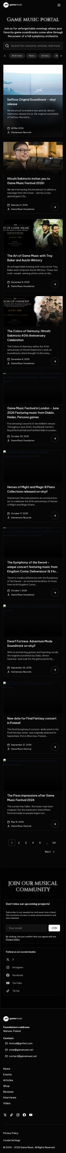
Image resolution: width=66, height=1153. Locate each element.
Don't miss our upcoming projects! (28, 904)
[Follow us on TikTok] (11, 1115)
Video (7, 1103)
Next (48, 851)
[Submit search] (7, 46)
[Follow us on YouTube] (31, 1115)
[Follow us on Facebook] (24, 1115)
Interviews (9, 1097)
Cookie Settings (11, 1140)
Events (7, 1074)
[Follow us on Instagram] (18, 1115)
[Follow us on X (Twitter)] (5, 1115)
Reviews (8, 1091)
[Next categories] (61, 55)
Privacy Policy (13, 939)
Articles (45, 56)
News (32, 56)
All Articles (17, 56)
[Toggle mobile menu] (59, 5)
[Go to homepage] (13, 5)
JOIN (54, 928)
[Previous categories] (4, 55)
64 (54, 842)
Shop (6, 1086)
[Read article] (55, 207)
